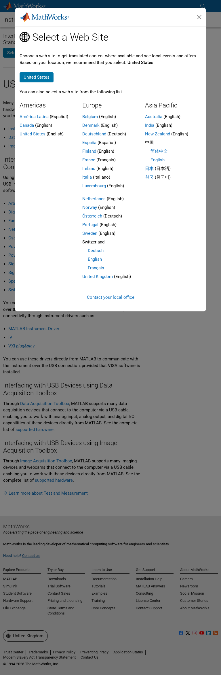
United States (32, 134)
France (88, 159)
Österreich (92, 216)
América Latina (34, 116)
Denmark (91, 125)
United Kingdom (97, 276)
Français (96, 268)
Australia (153, 116)
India (149, 125)
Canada (27, 125)
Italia (87, 177)
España (89, 142)
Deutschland (94, 134)
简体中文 (159, 151)
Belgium (90, 116)
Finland (89, 151)
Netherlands (94, 198)
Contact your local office (110, 297)
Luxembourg (94, 185)
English (95, 259)
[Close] (199, 17)
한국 (149, 177)
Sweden (89, 233)
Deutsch (96, 250)
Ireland (88, 168)
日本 (149, 168)
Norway (89, 207)
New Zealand (157, 134)
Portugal (90, 224)
